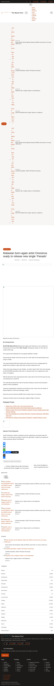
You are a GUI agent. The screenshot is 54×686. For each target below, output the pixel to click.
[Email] (27, 448)
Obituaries (3, 607)
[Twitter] (27, 445)
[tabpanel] (27, 492)
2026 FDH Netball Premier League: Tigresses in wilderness (28, 112)
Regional (3, 613)
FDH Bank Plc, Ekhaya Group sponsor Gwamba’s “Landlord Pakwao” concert (26, 417)
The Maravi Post (17, 13)
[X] (27, 455)
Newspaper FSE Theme (5, 684)
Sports (2, 623)
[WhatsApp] (27, 450)
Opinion (3, 610)
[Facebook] (27, 443)
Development (4, 577)
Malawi (2, 603)
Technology (3, 627)
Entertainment (7, 249)
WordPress (18, 684)
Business (3, 573)
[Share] (27, 457)
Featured (3, 593)
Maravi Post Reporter (35, 260)
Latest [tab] (6, 476)
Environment (4, 590)
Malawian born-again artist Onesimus (12, 461)
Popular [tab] (6, 477)
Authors (3, 570)
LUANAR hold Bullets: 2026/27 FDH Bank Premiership (27, 70)
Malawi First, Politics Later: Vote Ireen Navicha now (19, 406)
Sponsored (3, 620)
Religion (3, 617)
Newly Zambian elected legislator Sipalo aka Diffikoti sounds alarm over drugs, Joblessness (33, 43)
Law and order (4, 597)
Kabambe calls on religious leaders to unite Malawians (27, 90)
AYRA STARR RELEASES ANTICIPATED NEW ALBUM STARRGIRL (24, 408)
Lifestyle (3, 600)
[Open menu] (26, 13)
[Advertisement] (27, 237)
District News (4, 580)
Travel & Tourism (5, 630)
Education (3, 583)
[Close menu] (30, 5)
